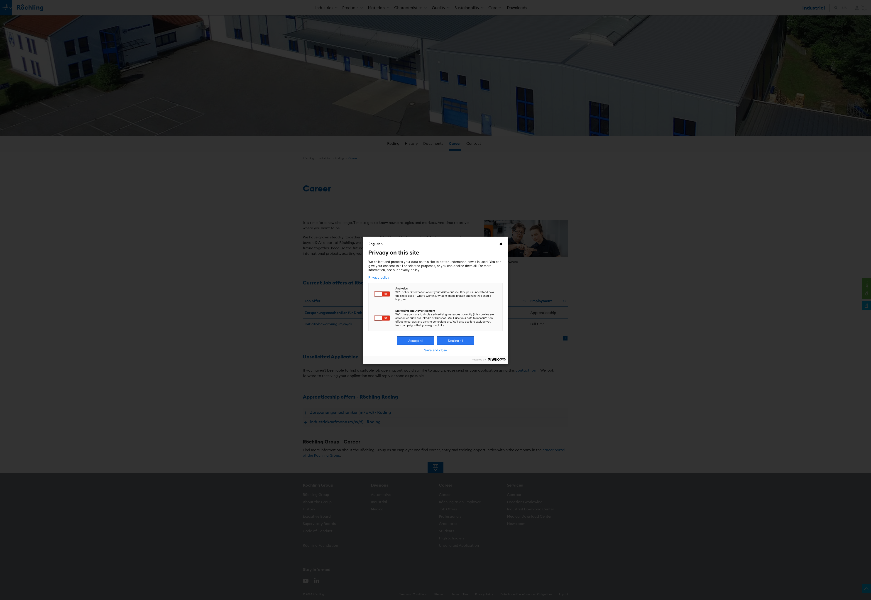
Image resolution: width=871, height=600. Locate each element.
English (374, 244)
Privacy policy (378, 277)
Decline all (455, 341)
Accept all (415, 341)
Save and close (435, 350)
